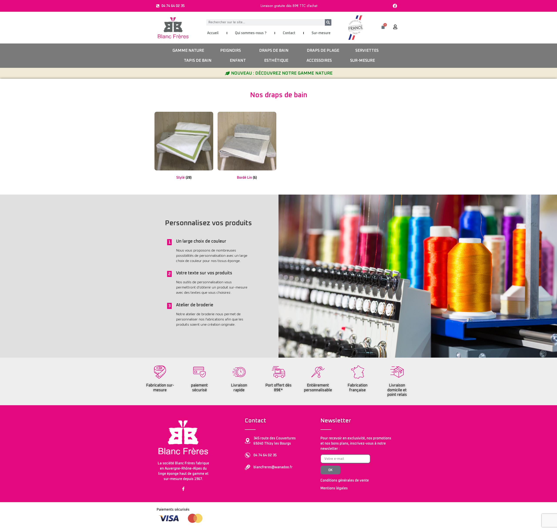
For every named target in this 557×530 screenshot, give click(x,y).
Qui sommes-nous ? (251, 33)
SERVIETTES (367, 51)
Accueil (213, 33)
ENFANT (238, 61)
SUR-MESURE (362, 61)
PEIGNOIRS (230, 51)
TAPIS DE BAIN (197, 61)
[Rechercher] (328, 22)
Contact (289, 33)
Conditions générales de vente (344, 480)
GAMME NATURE (188, 51)
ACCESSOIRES (319, 61)
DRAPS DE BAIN (274, 51)
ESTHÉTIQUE (276, 61)
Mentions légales (334, 488)
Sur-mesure (321, 33)
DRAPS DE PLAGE (323, 51)
